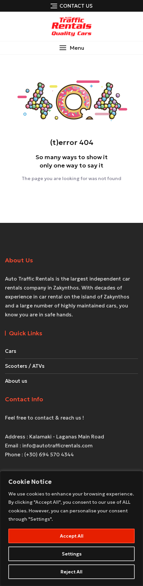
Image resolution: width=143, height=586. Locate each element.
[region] (71, 528)
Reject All (71, 572)
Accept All (71, 536)
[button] (71, 48)
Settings (71, 554)
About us (16, 381)
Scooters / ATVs (25, 366)
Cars (10, 351)
